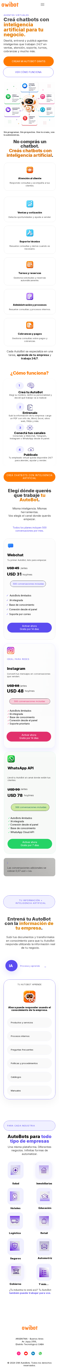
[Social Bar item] (18, 1353)
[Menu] (42, 4)
